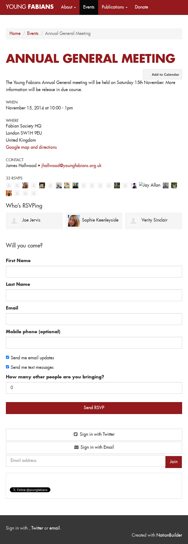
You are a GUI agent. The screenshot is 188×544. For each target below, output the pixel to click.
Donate (141, 7)
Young (30, 7)
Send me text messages (32, 367)
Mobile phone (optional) (33, 332)
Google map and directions (31, 147)
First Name (18, 261)
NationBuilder (169, 535)
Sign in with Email (96, 447)
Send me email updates (32, 358)
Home (15, 34)
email (54, 528)
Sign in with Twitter (97, 434)
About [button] (67, 7)
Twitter (37, 528)
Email (12, 308)
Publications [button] (113, 7)
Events (88, 7)
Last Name (18, 284)
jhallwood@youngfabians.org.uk (71, 166)
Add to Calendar (165, 74)
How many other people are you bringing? (55, 377)
